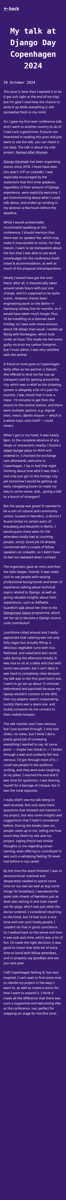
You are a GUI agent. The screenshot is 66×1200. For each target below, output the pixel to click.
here (13, 147)
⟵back (11, 8)
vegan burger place (18, 450)
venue (19, 506)
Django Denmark (16, 161)
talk (21, 608)
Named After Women (32, 152)
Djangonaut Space (17, 613)
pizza (18, 906)
